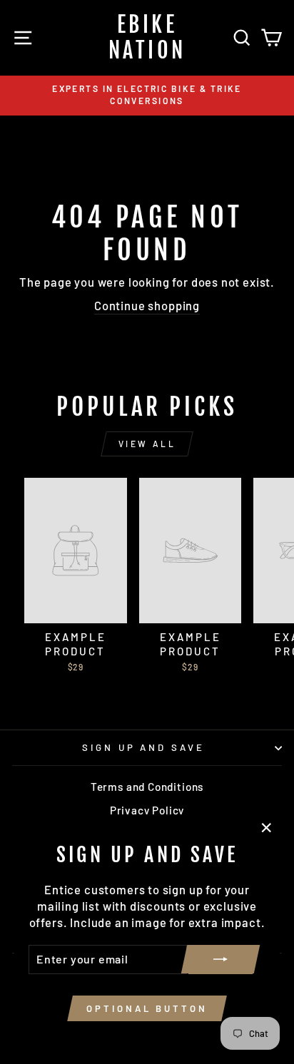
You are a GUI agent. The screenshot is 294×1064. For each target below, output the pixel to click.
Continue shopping (147, 305)
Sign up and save (144, 747)
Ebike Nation (147, 37)
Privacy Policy (147, 810)
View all (147, 444)
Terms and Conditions (147, 786)
